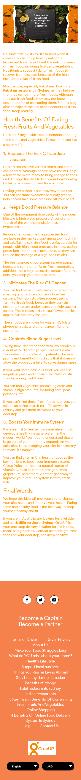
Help (26, 726)
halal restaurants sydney (40, 688)
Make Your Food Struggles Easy (40, 650)
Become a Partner (40, 624)
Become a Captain (40, 618)
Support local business (40, 666)
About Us (40, 645)
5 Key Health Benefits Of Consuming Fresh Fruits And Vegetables (40, 702)
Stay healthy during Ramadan (40, 677)
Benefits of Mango (40, 683)
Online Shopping (41, 709)
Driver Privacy (58, 639)
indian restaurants (40, 693)
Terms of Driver (24, 639)
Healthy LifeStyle (40, 661)
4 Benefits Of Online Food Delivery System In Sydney (40, 718)
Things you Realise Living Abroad (40, 672)
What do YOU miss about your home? (40, 655)
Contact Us (49, 726)
